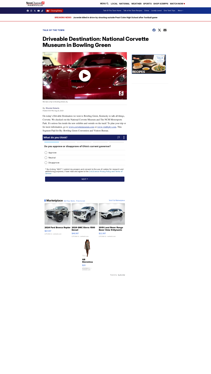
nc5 (35, 11)
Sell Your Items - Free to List (74, 201)
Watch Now (177, 3)
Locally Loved (156, 10)
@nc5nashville (42, 11)
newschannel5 (28, 11)
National (124, 3)
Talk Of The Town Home (112, 10)
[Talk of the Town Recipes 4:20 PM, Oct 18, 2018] (150, 69)
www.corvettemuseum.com (81, 126)
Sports (147, 3)
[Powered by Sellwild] (121, 275)
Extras (146, 10)
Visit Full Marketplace (117, 200)
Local (114, 3)
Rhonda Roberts (52, 108)
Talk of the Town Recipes (132, 10)
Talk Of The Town (53, 30)
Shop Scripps (160, 3)
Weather (136, 3)
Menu (103, 4)
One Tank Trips (169, 10)
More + (180, 10)
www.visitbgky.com (106, 126)
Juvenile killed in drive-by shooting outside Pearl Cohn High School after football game (115, 17)
